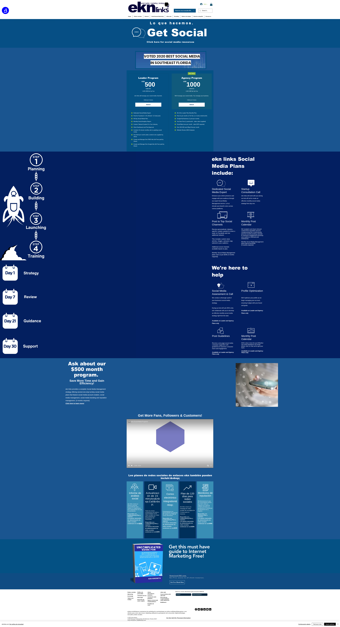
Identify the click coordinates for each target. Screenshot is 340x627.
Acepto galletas (330, 624)
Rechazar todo (317, 624)
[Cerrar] (338, 624)
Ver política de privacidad (16, 624)
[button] (200, 285)
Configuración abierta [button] (304, 624)
